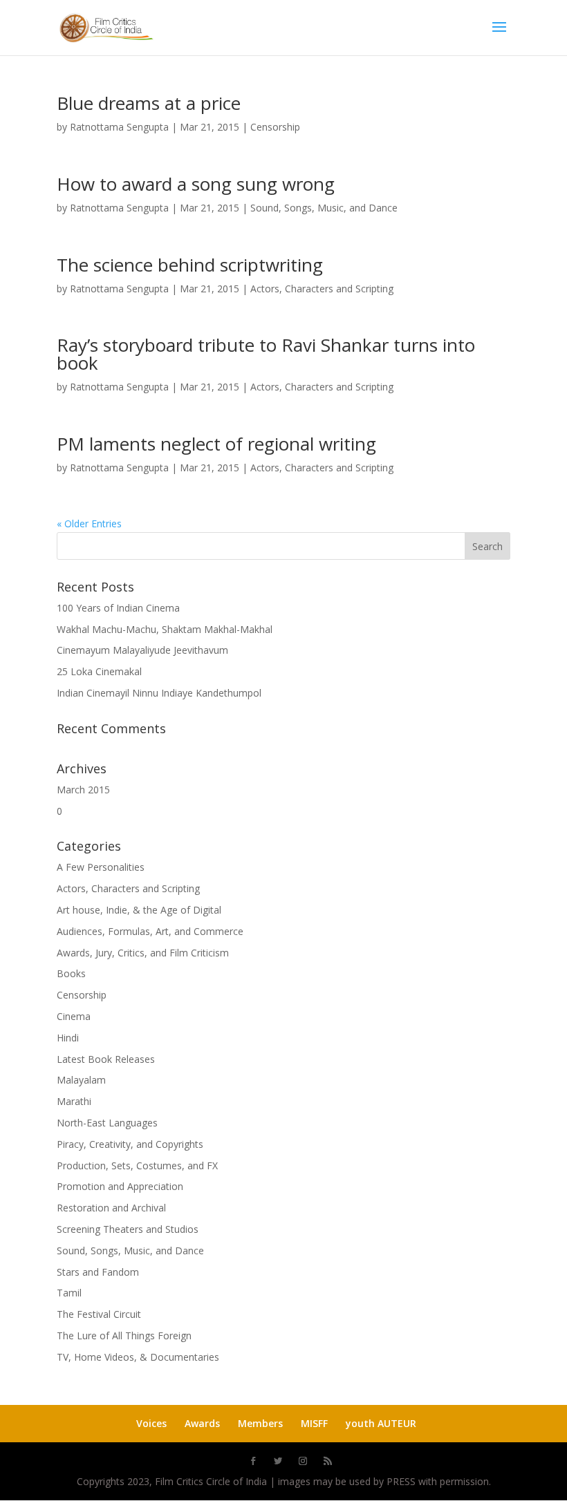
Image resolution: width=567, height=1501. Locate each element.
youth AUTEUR (381, 1423)
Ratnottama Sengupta (119, 126)
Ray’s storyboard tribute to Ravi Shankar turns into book (266, 353)
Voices (151, 1423)
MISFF (314, 1423)
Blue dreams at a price (149, 103)
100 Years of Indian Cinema (118, 607)
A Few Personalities (101, 867)
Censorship (275, 126)
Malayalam (81, 1079)
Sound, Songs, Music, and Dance (324, 207)
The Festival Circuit (99, 1314)
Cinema (74, 1016)
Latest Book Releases (106, 1059)
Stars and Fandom (98, 1271)
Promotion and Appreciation (120, 1186)
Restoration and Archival (111, 1207)
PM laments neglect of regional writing (216, 443)
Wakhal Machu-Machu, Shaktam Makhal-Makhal (164, 629)
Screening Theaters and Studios (127, 1229)
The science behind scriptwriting (190, 264)
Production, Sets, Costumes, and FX (137, 1165)
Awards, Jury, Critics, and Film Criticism (143, 952)
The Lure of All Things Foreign (124, 1335)
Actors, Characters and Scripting (321, 288)
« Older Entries (89, 523)
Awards (202, 1423)
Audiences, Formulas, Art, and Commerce (150, 931)
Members (260, 1423)
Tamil (69, 1292)
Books (71, 973)
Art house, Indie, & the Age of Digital (139, 909)
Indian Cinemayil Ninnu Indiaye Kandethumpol (159, 692)
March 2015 (83, 789)
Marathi (74, 1101)
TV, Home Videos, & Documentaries (138, 1356)
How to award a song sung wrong (196, 183)
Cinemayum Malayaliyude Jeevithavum (142, 650)
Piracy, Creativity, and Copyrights (130, 1144)
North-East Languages (107, 1122)
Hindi (68, 1037)
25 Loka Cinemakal (99, 671)
